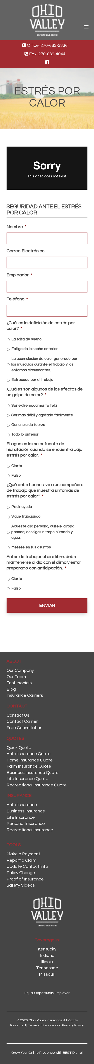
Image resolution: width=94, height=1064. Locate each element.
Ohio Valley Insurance (45, 1020)
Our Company (20, 670)
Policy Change (21, 873)
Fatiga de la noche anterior (34, 349)
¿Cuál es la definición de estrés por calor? (41, 326)
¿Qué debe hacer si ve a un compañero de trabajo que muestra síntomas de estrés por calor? (45, 490)
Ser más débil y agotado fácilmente (42, 415)
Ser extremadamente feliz (34, 406)
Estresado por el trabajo (32, 380)
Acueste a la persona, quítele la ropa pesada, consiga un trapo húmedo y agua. (42, 532)
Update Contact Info (27, 866)
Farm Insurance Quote (29, 766)
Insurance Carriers (25, 695)
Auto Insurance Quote (28, 754)
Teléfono (17, 299)
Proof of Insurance (25, 879)
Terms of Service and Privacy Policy (56, 1025)
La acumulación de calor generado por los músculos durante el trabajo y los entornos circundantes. (44, 364)
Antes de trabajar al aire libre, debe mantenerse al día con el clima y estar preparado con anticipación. (44, 562)
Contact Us (18, 715)
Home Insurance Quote (30, 760)
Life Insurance (21, 817)
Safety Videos (21, 885)
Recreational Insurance (30, 830)
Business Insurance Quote (33, 772)
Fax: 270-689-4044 (46, 54)
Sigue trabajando (25, 516)
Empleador (19, 275)
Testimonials (19, 683)
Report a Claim (21, 860)
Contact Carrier (22, 721)
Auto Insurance (22, 805)
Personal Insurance (26, 823)
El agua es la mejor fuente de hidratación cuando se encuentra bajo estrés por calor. (45, 449)
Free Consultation (24, 728)
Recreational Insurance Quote (37, 785)
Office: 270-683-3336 (47, 45)
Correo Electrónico (26, 251)
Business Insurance (26, 811)
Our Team (16, 677)
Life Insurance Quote (27, 779)
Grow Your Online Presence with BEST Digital (47, 1052)
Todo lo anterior (24, 434)
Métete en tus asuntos (31, 547)
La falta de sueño (26, 339)
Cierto (16, 466)
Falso (16, 476)
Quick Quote (19, 748)
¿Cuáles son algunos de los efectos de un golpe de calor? (45, 392)
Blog (11, 689)
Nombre (16, 227)
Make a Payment (23, 854)
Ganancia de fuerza (28, 425)
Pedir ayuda (21, 507)
